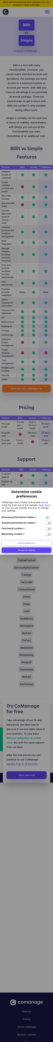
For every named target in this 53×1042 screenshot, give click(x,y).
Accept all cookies (26, 550)
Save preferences (26, 543)
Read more (44, 505)
